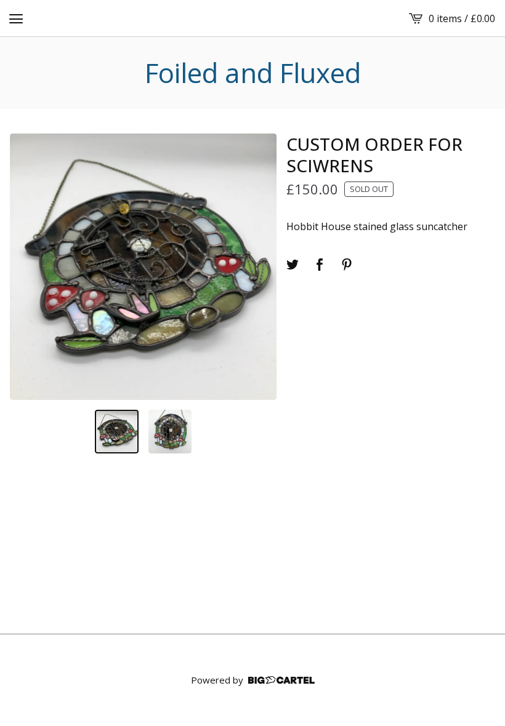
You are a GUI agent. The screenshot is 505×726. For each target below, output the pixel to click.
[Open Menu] (16, 18)
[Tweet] (292, 264)
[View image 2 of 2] (170, 431)
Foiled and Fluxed (253, 73)
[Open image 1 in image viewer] (143, 267)
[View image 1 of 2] (117, 431)
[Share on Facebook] (319, 264)
